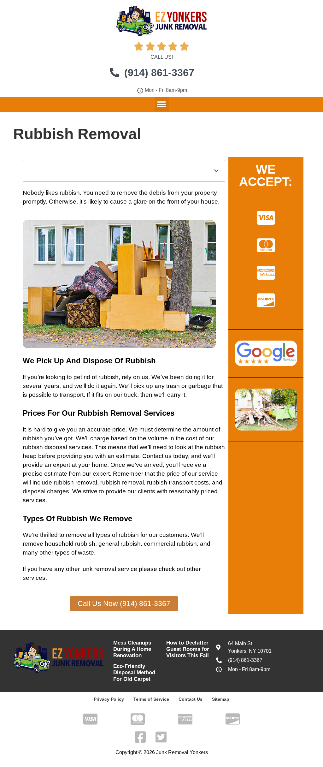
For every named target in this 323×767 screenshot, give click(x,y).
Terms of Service (151, 699)
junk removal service (109, 569)
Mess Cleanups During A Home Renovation (132, 649)
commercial (159, 543)
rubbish (70, 192)
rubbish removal (75, 482)
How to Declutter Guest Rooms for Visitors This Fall (187, 649)
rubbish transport (170, 482)
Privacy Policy (109, 699)
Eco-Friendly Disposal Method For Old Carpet (134, 672)
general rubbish (119, 543)
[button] (162, 104)
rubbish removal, (122, 482)
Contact (152, 456)
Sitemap (220, 699)
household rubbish (70, 543)
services (80, 447)
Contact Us (191, 699)
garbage (199, 386)
